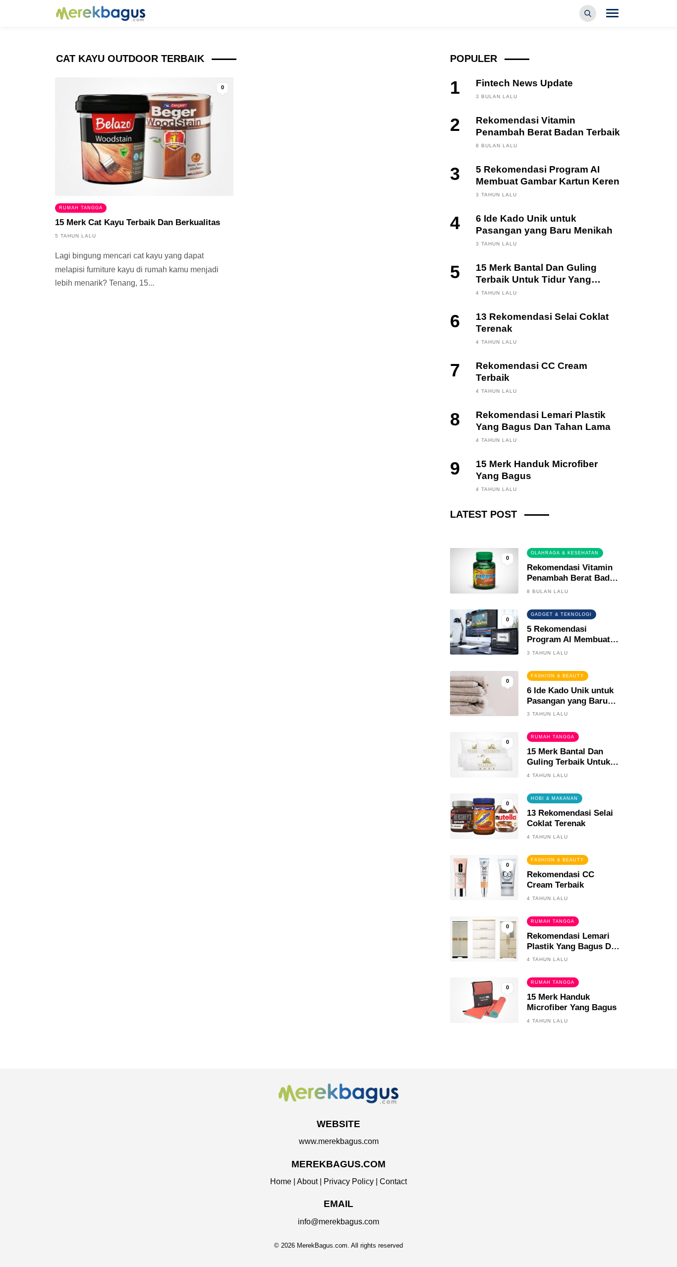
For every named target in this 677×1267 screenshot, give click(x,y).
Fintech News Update (524, 83)
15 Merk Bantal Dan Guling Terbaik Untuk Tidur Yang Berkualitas (536, 279)
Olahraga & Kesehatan (565, 552)
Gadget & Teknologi (561, 614)
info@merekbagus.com (338, 1221)
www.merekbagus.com (339, 1141)
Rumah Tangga (81, 207)
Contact (393, 1181)
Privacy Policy (349, 1181)
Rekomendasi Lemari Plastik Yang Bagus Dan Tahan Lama (574, 946)
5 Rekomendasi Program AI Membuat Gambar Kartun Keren (570, 639)
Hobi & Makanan (554, 798)
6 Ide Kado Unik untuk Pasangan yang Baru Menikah (570, 701)
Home (280, 1181)
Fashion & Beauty (557, 675)
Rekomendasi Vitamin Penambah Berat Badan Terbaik (573, 578)
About (307, 1181)
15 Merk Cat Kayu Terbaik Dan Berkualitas (137, 222)
